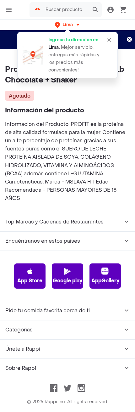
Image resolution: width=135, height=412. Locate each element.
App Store (29, 280)
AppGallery (105, 280)
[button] (68, 25)
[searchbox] (65, 9)
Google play (67, 280)
